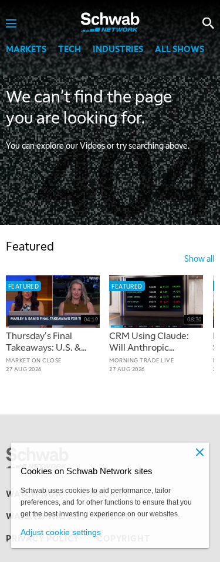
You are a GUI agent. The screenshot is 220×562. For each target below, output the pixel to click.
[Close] (199, 452)
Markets (26, 48)
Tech (69, 48)
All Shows (179, 48)
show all (199, 258)
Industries (118, 48)
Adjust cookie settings (61, 532)
